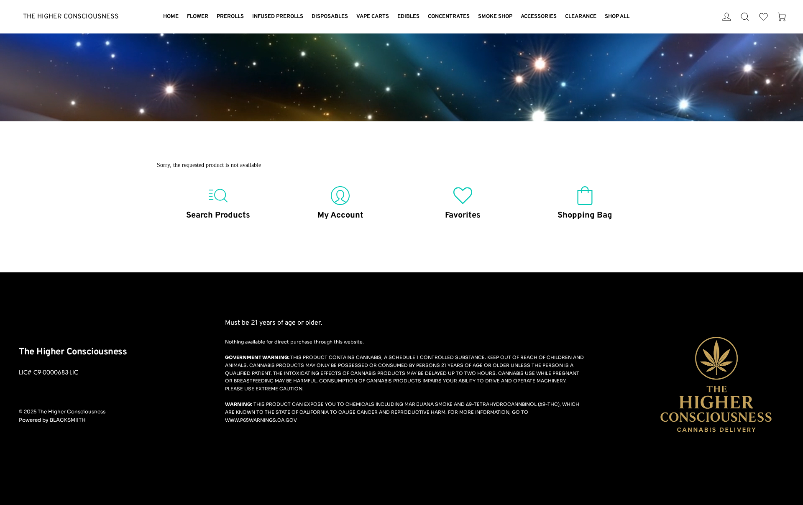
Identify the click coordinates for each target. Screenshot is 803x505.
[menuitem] (171, 17)
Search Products (218, 215)
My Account (340, 215)
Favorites (463, 215)
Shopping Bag (584, 215)
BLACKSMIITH (68, 420)
